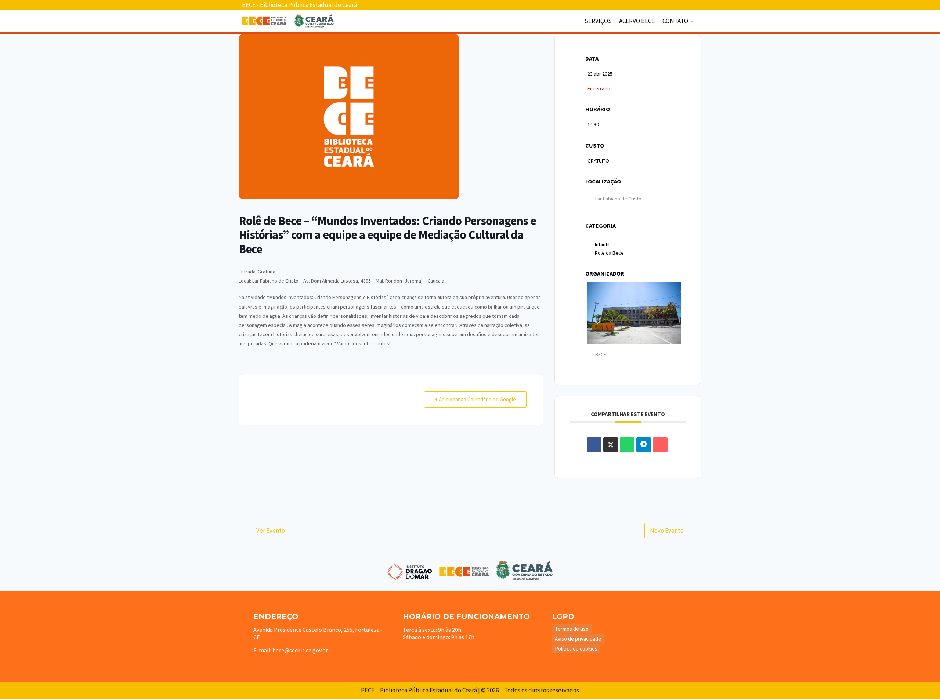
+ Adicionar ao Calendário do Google (475, 399)
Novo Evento (667, 531)
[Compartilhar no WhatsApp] (627, 444)
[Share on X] (610, 444)
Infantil (602, 244)
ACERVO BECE (637, 21)
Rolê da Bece (609, 253)
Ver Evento (270, 531)
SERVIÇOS (598, 21)
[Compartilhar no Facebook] (594, 444)
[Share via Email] (660, 444)
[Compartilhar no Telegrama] (643, 444)
